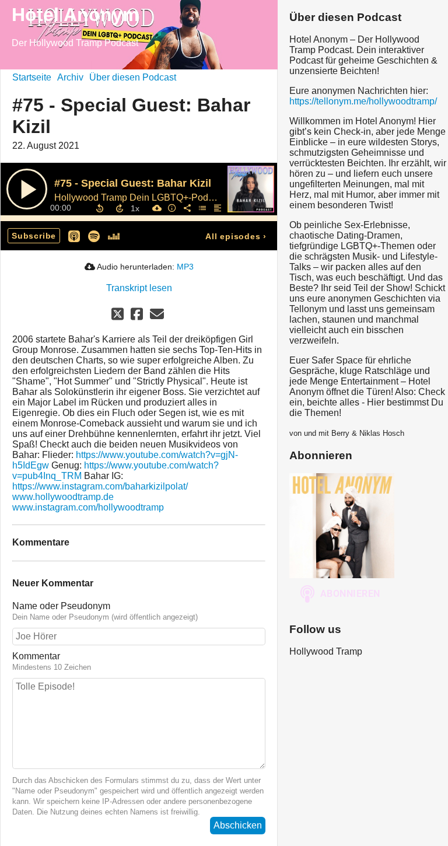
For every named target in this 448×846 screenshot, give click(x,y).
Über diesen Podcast (132, 77)
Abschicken (238, 825)
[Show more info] (171, 207)
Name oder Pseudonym (61, 606)
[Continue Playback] (26, 189)
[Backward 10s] (99, 208)
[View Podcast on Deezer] (114, 235)
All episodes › (236, 236)
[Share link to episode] (186, 207)
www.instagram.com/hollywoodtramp (88, 507)
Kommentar (36, 656)
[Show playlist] (201, 207)
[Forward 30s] (119, 208)
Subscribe (34, 235)
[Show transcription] (217, 207)
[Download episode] (156, 207)
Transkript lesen (139, 288)
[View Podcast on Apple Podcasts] (74, 235)
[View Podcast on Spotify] (94, 235)
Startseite (31, 77)
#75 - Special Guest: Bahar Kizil (132, 183)
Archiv (70, 77)
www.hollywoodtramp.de (63, 497)
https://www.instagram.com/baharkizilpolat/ (100, 486)
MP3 (185, 266)
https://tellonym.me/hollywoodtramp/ (363, 101)
